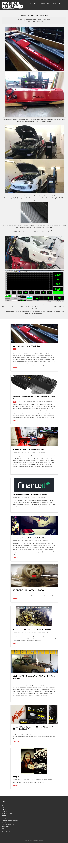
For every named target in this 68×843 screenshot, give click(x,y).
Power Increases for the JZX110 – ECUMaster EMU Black (29, 538)
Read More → (16, 367)
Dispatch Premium (33, 840)
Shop (30, 3)
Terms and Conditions (6, 831)
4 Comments (43, 452)
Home (30, 7)
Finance (43, 3)
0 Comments (49, 401)
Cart (48, 3)
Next (20, 793)
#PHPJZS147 (36, 779)
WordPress (41, 840)
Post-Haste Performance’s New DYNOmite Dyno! (26, 346)
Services (36, 3)
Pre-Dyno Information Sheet (8, 824)
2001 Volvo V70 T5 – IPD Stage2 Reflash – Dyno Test (28, 590)
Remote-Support (5, 826)
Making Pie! (16, 776)
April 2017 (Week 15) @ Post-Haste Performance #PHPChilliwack (32, 629)
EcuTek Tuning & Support (7, 813)
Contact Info (4, 811)
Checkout (54, 3)
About (60, 3)
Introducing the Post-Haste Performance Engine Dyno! (28, 449)
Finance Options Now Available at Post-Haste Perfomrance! (30, 494)
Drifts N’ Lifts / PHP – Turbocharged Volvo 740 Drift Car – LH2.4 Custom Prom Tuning (34, 677)
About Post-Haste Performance (9, 803)
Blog (42, 349)
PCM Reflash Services (7, 830)
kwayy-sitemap (5, 818)
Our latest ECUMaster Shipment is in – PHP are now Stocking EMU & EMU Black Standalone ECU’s (33, 728)
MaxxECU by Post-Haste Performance (10, 820)
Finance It (4, 815)
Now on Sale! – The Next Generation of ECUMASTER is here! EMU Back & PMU (34, 397)
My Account (4, 822)
